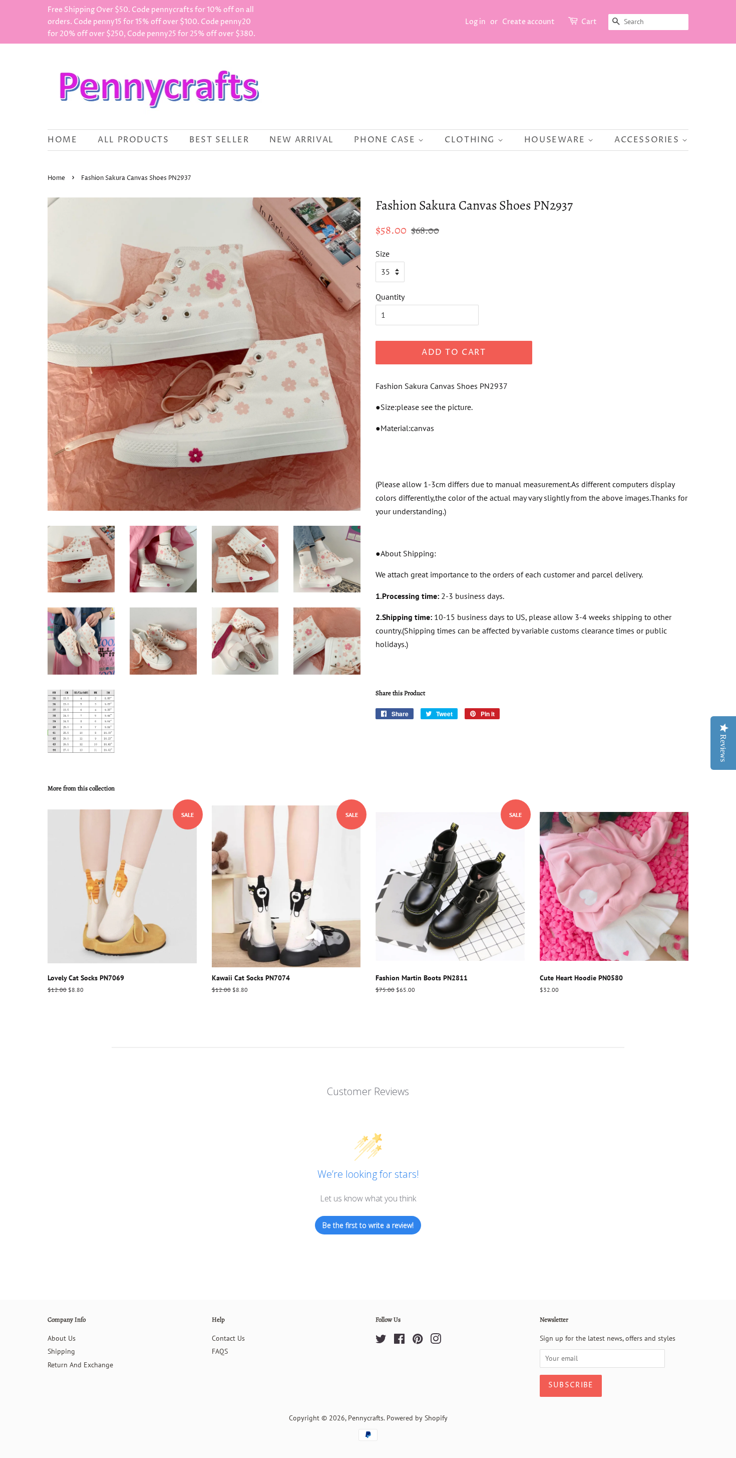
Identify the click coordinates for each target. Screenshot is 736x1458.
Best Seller (219, 139)
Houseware (556, 139)
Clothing (471, 139)
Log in (475, 22)
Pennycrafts (366, 1417)
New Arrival (301, 139)
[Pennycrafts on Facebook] (399, 1340)
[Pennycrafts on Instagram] (435, 1340)
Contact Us (228, 1338)
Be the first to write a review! (368, 1225)
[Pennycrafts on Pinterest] (417, 1340)
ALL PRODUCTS (133, 139)
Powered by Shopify (417, 1417)
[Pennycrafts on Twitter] (381, 1340)
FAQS (220, 1351)
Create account (528, 22)
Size (383, 254)
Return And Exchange (80, 1364)
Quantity (390, 297)
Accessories (648, 139)
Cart (589, 22)
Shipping (61, 1351)
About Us (62, 1338)
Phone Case (386, 139)
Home (62, 139)
